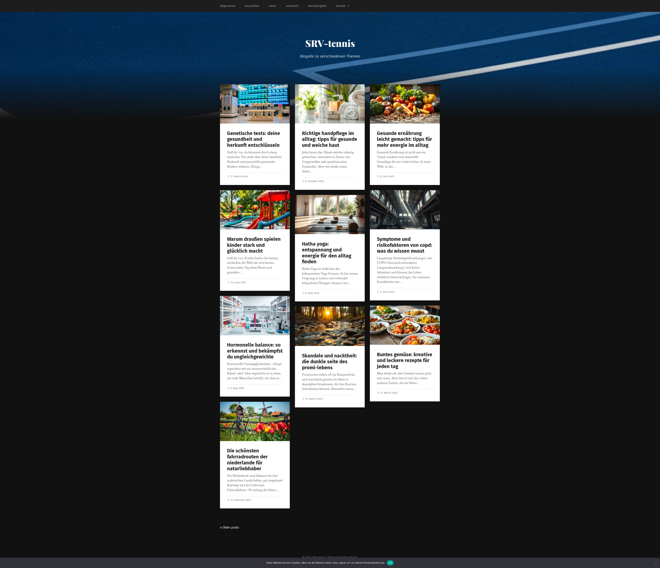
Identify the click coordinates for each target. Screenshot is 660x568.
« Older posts (229, 527)
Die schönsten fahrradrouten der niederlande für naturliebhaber (247, 460)
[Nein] (655, 563)
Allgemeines (227, 6)
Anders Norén (348, 557)
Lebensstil (292, 6)
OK (390, 562)
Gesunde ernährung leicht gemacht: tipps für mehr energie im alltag (404, 139)
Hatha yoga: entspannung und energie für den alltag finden (326, 253)
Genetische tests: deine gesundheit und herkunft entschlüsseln (253, 139)
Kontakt (341, 6)
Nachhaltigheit (317, 6)
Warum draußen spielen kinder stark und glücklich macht (254, 245)
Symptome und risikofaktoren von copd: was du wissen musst (404, 245)
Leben (272, 6)
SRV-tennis (330, 43)
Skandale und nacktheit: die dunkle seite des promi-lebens (329, 362)
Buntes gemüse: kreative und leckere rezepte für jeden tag (404, 360)
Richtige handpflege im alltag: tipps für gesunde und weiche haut (329, 139)
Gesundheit (252, 6)
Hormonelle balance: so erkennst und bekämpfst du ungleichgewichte (255, 351)
